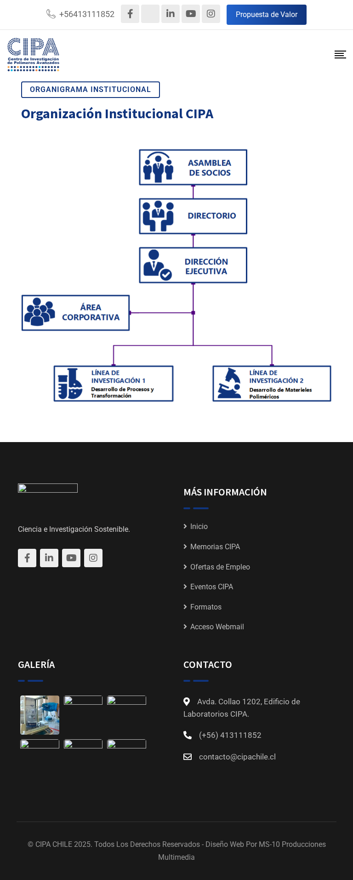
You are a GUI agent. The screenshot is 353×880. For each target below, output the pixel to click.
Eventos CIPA (211, 586)
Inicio (199, 526)
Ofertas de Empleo (220, 567)
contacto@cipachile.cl (237, 756)
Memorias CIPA (215, 546)
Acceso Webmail (217, 626)
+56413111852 (86, 14)
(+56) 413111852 (230, 735)
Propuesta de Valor (266, 14)
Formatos (206, 607)
